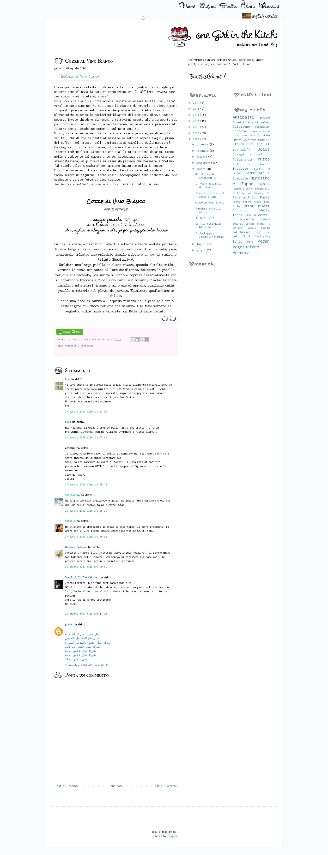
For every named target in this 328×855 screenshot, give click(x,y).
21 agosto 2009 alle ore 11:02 (86, 613)
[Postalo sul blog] (137, 339)
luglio (202, 243)
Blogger (173, 835)
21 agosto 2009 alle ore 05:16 (86, 484)
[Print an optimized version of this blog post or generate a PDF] (69, 333)
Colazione (241, 126)
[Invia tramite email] (132, 339)
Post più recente (67, 785)
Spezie (252, 227)
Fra (67, 379)
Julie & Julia (204, 217)
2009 (196, 139)
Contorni (240, 131)
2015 (196, 102)
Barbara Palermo (76, 547)
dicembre (203, 144)
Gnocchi (265, 164)
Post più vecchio (165, 785)
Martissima (72, 494)
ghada (68, 624)
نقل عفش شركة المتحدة (82, 634)
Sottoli (250, 223)
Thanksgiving (262, 236)
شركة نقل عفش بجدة (80, 650)
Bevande (265, 117)
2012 (196, 120)
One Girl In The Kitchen (81, 577)
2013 (196, 114)
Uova (250, 241)
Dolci (264, 149)
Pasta (265, 197)
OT (268, 192)
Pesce (257, 201)
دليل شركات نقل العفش (82, 638)
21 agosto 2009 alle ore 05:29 (86, 510)
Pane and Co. (245, 197)
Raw (248, 214)
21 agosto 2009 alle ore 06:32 (86, 536)
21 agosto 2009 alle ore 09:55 (86, 566)
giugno (202, 250)
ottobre (202, 156)
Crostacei (87, 345)
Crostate (264, 135)
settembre (204, 162)
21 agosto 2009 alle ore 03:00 (86, 411)
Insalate (240, 168)
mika (68, 421)
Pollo (236, 206)
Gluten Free (243, 164)
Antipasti (71, 345)
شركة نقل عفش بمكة (80, 655)
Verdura (241, 252)
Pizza (266, 201)
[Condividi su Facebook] (146, 339)
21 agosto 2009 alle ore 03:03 (86, 437)
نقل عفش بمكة (76, 659)
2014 (196, 108)
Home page (115, 785)
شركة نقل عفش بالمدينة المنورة (88, 642)
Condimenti (262, 126)
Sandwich (265, 219)
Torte (237, 241)
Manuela (70, 520)
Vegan (264, 241)
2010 (196, 133)
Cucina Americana (244, 139)
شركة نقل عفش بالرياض (82, 646)
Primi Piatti (257, 206)
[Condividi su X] (141, 339)
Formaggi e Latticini (251, 154)
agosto (202, 168)
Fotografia (242, 159)
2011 (196, 126)
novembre (203, 150)
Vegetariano (246, 246)
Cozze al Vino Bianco (209, 202)
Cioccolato (262, 122)
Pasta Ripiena (242, 201)
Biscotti (238, 122)
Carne (249, 122)
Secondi (238, 223)
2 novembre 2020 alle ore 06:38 (86, 665)
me (174, 831)
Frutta (262, 158)
